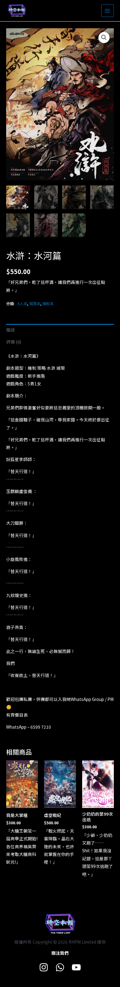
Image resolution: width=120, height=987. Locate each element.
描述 (10, 330)
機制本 (48, 303)
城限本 (34, 303)
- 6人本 (21, 303)
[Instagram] (43, 967)
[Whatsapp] (60, 967)
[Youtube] (76, 967)
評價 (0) (13, 342)
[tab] (60, 330)
